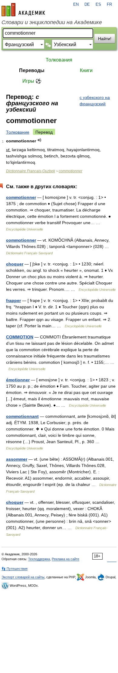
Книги (86, 70)
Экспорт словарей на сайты (23, 577)
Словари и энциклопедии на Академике (52, 22)
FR (109, 4)
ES (98, 4)
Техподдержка (39, 559)
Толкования (59, 59)
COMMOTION (19, 337)
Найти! (104, 38)
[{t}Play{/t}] (39, 140)
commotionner (70, 171)
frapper (13, 300)
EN (76, 4)
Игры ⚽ (31, 81)
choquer (14, 264)
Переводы (31, 70)
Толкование (17, 132)
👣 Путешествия (15, 568)
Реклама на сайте (65, 559)
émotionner (18, 379)
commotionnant (22, 416)
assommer (16, 459)
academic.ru (23, 9)
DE (87, 4)
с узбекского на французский (95, 100)
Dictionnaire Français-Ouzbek (30, 171)
